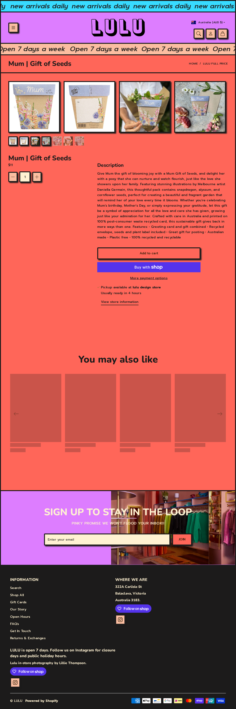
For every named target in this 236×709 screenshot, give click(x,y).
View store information (120, 301)
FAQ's (14, 623)
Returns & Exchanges (28, 638)
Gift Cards (18, 602)
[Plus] (36, 177)
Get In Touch (20, 631)
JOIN (182, 539)
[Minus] (13, 177)
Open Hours (20, 616)
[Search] (199, 34)
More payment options (149, 278)
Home (193, 64)
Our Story (18, 609)
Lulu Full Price (215, 64)
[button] (13, 28)
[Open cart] (223, 34)
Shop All (17, 595)
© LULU (16, 700)
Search (16, 588)
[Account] (211, 34)
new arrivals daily (34, 6)
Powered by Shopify (41, 700)
